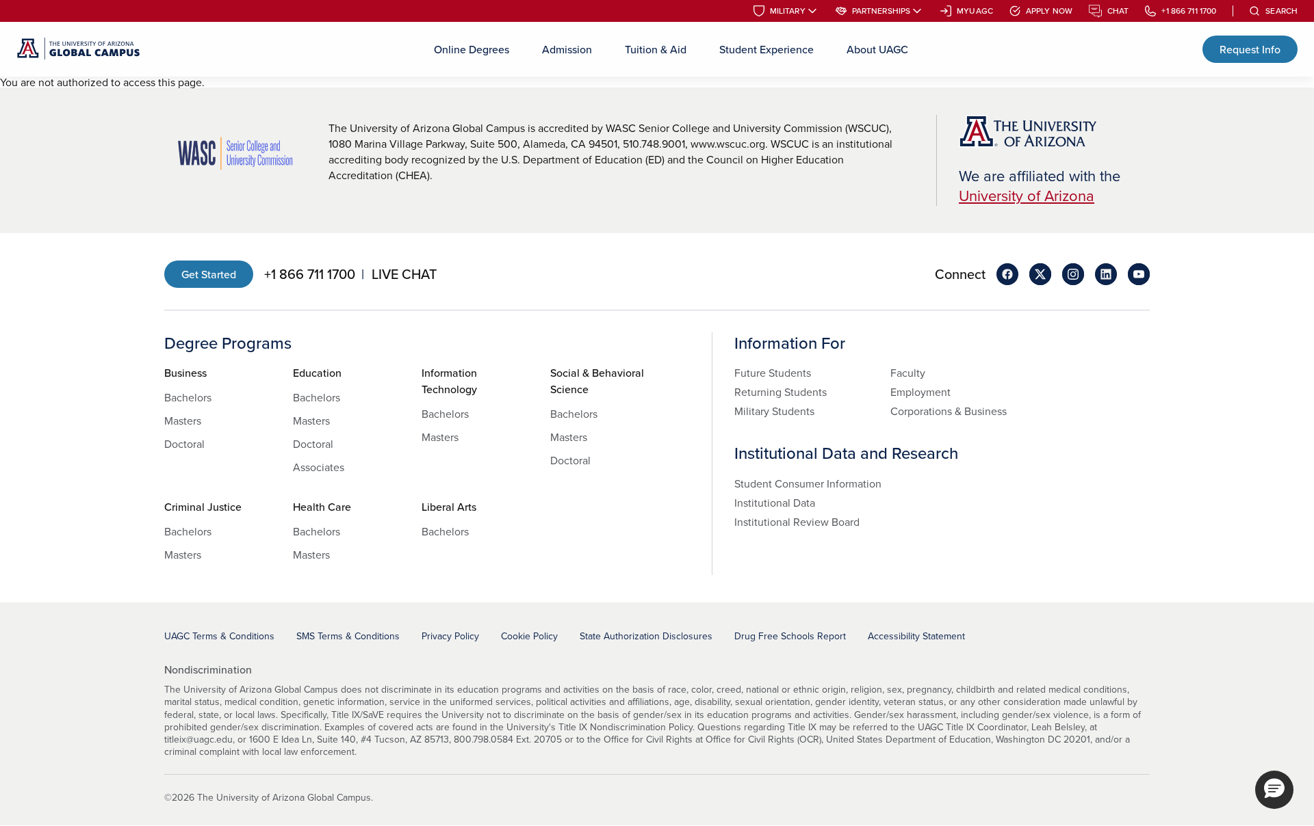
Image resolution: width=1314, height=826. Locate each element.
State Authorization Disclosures (646, 636)
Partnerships (881, 11)
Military (788, 11)
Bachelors (187, 397)
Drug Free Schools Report (790, 636)
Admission (567, 49)
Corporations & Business (948, 410)
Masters (182, 420)
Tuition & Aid (655, 49)
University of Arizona (1026, 195)
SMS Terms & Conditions (348, 636)
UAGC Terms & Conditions (219, 636)
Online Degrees (471, 49)
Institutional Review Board (797, 521)
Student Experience (766, 49)
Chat (1118, 11)
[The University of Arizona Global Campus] (78, 49)
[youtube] (1139, 274)
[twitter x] (1040, 274)
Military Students (774, 410)
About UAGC (877, 49)
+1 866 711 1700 (1188, 11)
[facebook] (1007, 274)
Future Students (772, 372)
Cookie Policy (529, 636)
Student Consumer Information (807, 483)
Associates (318, 467)
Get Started (208, 274)
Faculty (907, 372)
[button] (1274, 790)
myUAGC (975, 11)
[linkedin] (1106, 274)
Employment (920, 391)
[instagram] (1073, 274)
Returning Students (780, 391)
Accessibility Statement (916, 636)
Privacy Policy (450, 636)
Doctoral (184, 443)
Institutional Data (774, 502)
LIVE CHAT (404, 274)
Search (1281, 11)
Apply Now (1049, 11)
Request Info (1250, 49)
